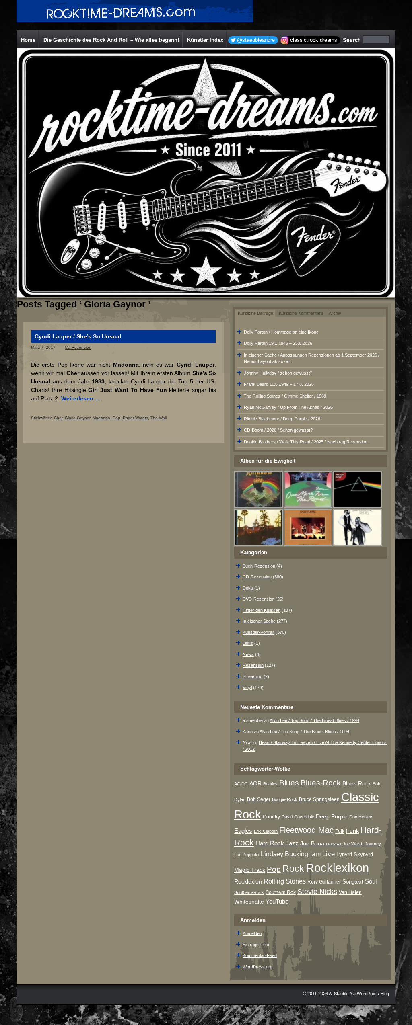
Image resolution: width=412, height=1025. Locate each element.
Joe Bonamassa (320, 843)
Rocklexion (248, 882)
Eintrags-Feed (256, 944)
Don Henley (360, 816)
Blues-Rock (321, 782)
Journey (373, 843)
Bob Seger (258, 799)
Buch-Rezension (259, 566)
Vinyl (247, 687)
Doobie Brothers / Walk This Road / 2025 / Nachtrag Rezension (305, 441)
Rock (293, 868)
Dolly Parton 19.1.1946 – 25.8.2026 (278, 343)
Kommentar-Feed (260, 955)
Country (271, 817)
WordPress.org (257, 966)
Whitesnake (249, 902)
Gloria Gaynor (77, 418)
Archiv (335, 313)
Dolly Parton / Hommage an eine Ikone (281, 332)
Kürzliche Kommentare (301, 313)
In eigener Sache (259, 621)
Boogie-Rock (284, 799)
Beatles (270, 783)
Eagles (243, 831)
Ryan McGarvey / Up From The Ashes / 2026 (288, 407)
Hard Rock (269, 843)
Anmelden (252, 933)
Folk (339, 831)
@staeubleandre (256, 40)
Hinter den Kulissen (261, 610)
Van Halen (350, 892)
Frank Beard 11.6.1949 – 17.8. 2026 (279, 384)
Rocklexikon (337, 867)
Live (328, 854)
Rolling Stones (285, 881)
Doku (248, 588)
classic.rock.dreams (313, 40)
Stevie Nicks (317, 892)
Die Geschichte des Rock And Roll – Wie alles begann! (111, 40)
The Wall (158, 418)
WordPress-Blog (373, 993)
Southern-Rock (249, 892)
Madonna (101, 418)
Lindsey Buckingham (291, 854)
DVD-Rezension (258, 599)
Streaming (252, 676)
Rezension (253, 665)
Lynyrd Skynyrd (354, 854)
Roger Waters (135, 418)
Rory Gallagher (324, 882)
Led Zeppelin (246, 854)
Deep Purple (332, 816)
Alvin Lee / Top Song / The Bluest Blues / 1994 (314, 720)
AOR (255, 784)
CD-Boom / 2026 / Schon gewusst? (278, 430)
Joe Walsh (353, 843)
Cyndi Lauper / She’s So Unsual (78, 336)
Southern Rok (281, 892)
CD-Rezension (78, 347)
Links (248, 643)
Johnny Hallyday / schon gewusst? (278, 373)
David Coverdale (298, 816)
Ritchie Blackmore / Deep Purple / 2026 (282, 418)
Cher (58, 418)
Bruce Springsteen (319, 799)
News (248, 654)
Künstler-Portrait (258, 632)
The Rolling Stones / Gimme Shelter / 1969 (285, 396)
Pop (116, 418)
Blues (289, 783)
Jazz (292, 843)
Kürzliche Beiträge (255, 313)
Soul (371, 881)
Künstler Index (205, 40)
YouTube (277, 901)
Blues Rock (356, 783)
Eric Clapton (266, 831)
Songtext (352, 882)
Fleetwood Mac (306, 830)
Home (28, 40)
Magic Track (249, 870)
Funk (352, 831)
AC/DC (241, 783)
